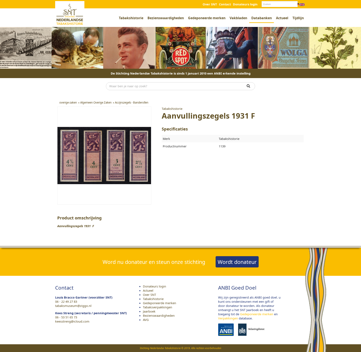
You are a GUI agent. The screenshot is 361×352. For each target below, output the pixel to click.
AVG (146, 320)
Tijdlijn (298, 18)
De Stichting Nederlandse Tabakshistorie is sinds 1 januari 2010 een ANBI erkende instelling (180, 73)
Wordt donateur (237, 261)
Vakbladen (238, 18)
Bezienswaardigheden (165, 18)
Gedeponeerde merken (206, 18)
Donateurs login (245, 4)
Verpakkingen (228, 318)
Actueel (282, 18)
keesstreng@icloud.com (72, 321)
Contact (225, 4)
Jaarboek (149, 311)
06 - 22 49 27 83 (66, 301)
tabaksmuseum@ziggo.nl (73, 306)
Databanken (261, 18)
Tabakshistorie (131, 18)
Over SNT (210, 4)
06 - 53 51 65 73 (66, 317)
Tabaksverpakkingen (157, 307)
